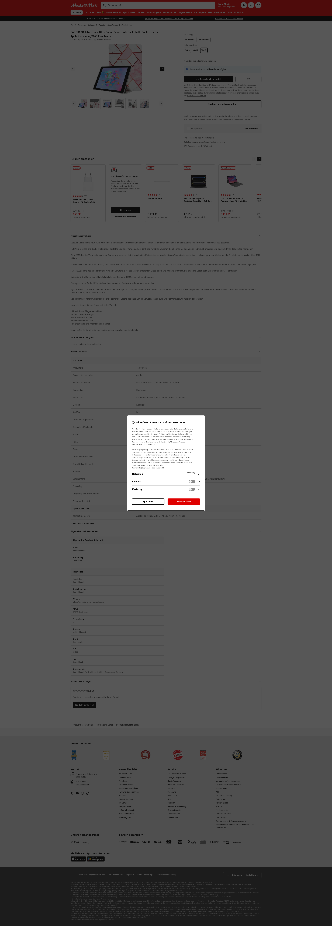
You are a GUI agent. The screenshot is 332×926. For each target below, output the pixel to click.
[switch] (192, 481)
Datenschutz (136, 468)
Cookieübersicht (158, 468)
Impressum (146, 468)
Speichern (148, 501)
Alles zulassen (184, 501)
